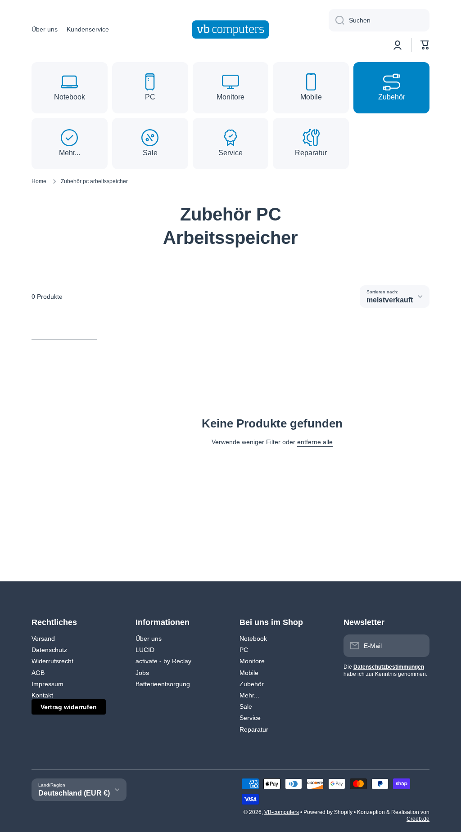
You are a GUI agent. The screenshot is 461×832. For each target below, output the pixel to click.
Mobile (249, 672)
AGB (38, 672)
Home (39, 181)
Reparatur (254, 729)
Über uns (149, 638)
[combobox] (379, 20)
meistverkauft (389, 300)
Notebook (253, 638)
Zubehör (252, 684)
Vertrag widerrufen (69, 707)
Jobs (142, 672)
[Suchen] (336, 20)
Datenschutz (49, 649)
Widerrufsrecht (52, 661)
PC (244, 649)
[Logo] (230, 29)
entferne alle (315, 441)
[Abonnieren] (418, 645)
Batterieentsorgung (163, 684)
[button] (424, 44)
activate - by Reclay (163, 661)
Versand (43, 638)
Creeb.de (418, 819)
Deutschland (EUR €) (74, 793)
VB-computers (281, 812)
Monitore (252, 661)
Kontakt (42, 695)
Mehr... (249, 695)
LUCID (145, 649)
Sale (246, 706)
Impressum (47, 684)
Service (250, 717)
